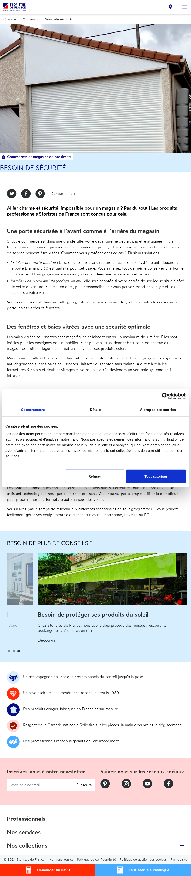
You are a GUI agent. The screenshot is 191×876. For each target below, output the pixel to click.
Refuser (94, 476)
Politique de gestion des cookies (143, 860)
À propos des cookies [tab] (158, 410)
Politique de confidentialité (96, 860)
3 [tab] (18, 651)
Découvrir (16, 640)
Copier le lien (63, 193)
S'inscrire (84, 785)
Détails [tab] (95, 410)
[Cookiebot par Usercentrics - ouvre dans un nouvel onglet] (165, 396)
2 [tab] (14, 651)
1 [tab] (9, 651)
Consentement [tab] (33, 410)
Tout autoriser (155, 476)
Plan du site (179, 860)
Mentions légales (61, 860)
